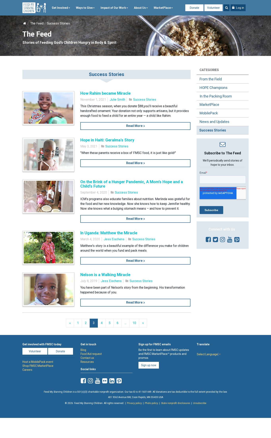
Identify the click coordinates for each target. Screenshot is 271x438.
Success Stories (144, 99)
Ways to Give (84, 7)
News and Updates (214, 122)
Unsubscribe (199, 403)
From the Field (211, 79)
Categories (209, 70)
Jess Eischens (114, 239)
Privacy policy (134, 403)
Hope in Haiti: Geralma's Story (107, 140)
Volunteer (213, 8)
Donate (194, 8)
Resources (87, 361)
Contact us (87, 357)
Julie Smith (117, 99)
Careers (27, 369)
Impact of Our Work (113, 7)
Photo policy (151, 403)
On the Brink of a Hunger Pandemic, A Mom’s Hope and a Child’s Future (131, 184)
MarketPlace (162, 7)
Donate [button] (60, 351)
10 (134, 323)
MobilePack (209, 113)
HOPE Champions (214, 88)
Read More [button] (134, 126)
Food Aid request (91, 353)
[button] (238, 7)
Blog (83, 349)
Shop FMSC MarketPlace (37, 365)
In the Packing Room (216, 96)
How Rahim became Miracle (105, 93)
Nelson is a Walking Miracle (105, 274)
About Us (140, 7)
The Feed (36, 23)
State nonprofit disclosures (175, 403)
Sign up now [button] (148, 365)
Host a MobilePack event (37, 361)
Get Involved (60, 7)
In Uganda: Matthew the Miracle (108, 233)
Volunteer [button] (35, 351)
